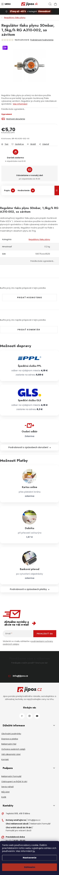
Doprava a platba (9, 738)
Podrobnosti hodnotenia (41, 39)
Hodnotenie (24, 190)
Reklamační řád (8, 744)
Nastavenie (29, 857)
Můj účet (5, 792)
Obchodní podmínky (11, 733)
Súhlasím (29, 867)
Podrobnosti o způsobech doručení (28, 447)
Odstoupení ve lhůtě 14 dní (14, 781)
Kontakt (5, 759)
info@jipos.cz (20, 675)
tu (34, 851)
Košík (3, 797)
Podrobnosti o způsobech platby (28, 589)
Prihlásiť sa (45, 633)
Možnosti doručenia (15, 119)
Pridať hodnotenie (29, 297)
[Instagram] (29, 716)
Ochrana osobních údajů (13, 749)
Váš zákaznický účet (11, 754)
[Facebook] (22, 716)
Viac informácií (20, 104)
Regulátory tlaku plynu (39, 239)
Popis (7, 190)
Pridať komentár (29, 329)
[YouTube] (37, 716)
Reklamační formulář (11, 776)
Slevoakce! (44, 11)
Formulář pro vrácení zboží (18, 830)
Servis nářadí (7, 786)
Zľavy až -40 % (18, 11)
